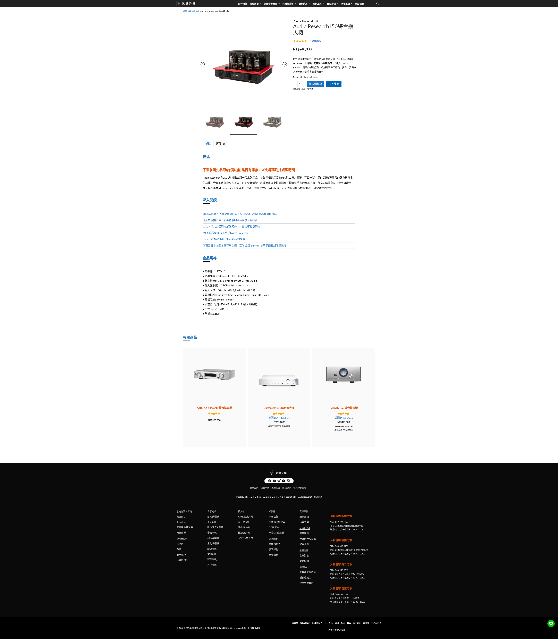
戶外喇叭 (212, 564)
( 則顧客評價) (314, 41)
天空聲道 (181, 532)
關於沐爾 (254, 3)
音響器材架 (182, 560)
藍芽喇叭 (212, 559)
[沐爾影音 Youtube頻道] (274, 481)
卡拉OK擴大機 (245, 538)
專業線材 (273, 539)
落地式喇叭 (213, 516)
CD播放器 (274, 527)
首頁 (185, 11)
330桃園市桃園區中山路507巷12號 (352, 550)
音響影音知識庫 (307, 538)
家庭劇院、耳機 (184, 511)
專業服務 (275, 488)
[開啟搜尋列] (377, 3)
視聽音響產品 (270, 3)
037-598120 (342, 594)
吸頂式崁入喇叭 (215, 527)
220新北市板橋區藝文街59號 (349, 525)
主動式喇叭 (213, 543)
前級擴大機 (244, 527)
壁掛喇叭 (212, 554)
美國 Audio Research (310, 77)
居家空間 (304, 516)
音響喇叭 (211, 511)
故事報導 (304, 544)
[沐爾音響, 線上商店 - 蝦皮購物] (283, 481)
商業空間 (304, 522)
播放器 (272, 511)
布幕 (179, 549)
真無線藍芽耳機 (185, 527)
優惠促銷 (304, 560)
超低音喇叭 (213, 538)
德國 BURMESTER (279, 417)
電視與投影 (182, 539)
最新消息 (303, 3)
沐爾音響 (332, 630)
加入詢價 (334, 83)
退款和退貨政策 (307, 572)
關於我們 (254, 488)
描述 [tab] (208, 143)
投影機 (180, 544)
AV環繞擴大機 (245, 516)
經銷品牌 (317, 3)
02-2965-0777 (342, 522)
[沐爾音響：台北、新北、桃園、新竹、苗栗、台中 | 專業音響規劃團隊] (186, 3)
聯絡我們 (359, 3)
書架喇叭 (212, 522)
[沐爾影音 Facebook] (269, 481)
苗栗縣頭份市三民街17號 (347, 598)
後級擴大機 (244, 532)
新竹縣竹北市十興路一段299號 (350, 574)
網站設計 (341, 630)
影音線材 (273, 549)
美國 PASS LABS (344, 417)
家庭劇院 (181, 516)
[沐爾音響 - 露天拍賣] (288, 481)
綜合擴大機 (194, 11)
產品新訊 (304, 533)
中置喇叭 (212, 532)
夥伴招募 (242, 3)
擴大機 (241, 511)
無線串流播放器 (277, 522)
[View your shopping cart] (369, 4)
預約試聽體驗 (299, 488)
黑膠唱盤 (273, 516)
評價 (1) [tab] (220, 143)
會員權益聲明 (306, 583)
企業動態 (304, 555)
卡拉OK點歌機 (276, 532)
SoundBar (181, 522)
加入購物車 (315, 83)
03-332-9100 (342, 546)
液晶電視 (181, 554)
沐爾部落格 (287, 3)
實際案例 (331, 3)
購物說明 (345, 3)
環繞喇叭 (212, 548)
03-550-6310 (342, 570)
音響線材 (273, 554)
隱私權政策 (305, 577)
